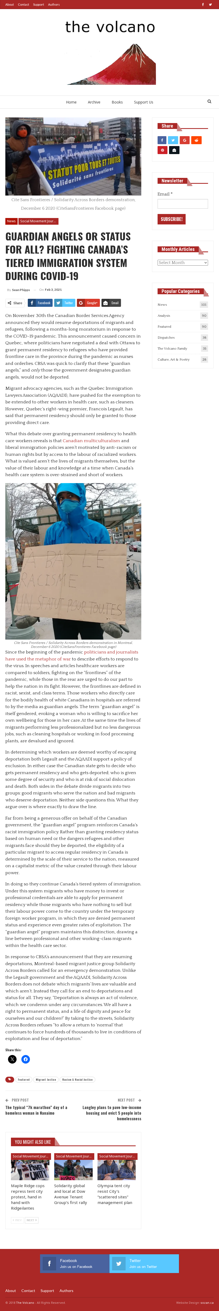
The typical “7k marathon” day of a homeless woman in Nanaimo (36, 1110)
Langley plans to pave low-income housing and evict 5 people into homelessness (112, 1112)
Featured (24, 1079)
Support (38, 4)
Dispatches (166, 337)
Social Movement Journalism (39, 221)
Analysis (164, 316)
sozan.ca (207, 1303)
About (9, 4)
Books (117, 102)
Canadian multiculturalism (91, 440)
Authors (54, 4)
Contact (23, 4)
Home (71, 102)
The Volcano (25, 1303)
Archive (94, 102)
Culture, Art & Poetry (174, 359)
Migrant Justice (46, 1079)
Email (165, 194)
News (11, 221)
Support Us (143, 102)
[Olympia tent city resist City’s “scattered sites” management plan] (116, 1166)
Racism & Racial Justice (77, 1079)
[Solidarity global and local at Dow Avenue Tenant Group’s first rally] (73, 1166)
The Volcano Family (172, 348)
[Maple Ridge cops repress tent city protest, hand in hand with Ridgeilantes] (30, 1166)
